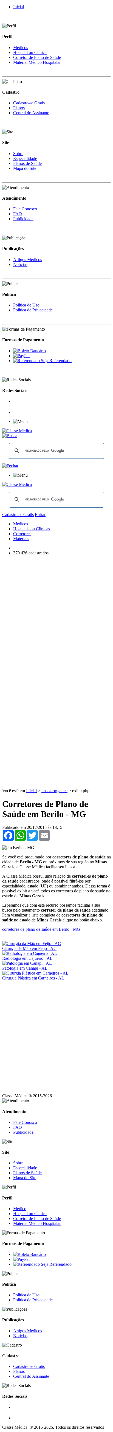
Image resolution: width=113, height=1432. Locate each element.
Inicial (18, 6)
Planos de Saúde (27, 163)
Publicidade (23, 218)
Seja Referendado (56, 360)
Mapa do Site (24, 168)
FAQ (17, 213)
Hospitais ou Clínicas (31, 528)
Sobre (18, 153)
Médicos (20, 47)
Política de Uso (26, 305)
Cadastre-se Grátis (29, 103)
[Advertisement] (56, 616)
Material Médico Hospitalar (37, 62)
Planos (19, 107)
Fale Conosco (25, 209)
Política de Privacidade (33, 310)
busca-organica (54, 790)
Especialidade (25, 158)
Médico (19, 1208)
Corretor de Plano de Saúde (37, 57)
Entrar (40, 514)
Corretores (22, 533)
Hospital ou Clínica (30, 52)
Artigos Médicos (27, 259)
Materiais (21, 538)
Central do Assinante (31, 112)
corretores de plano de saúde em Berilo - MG (41, 929)
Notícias (20, 264)
